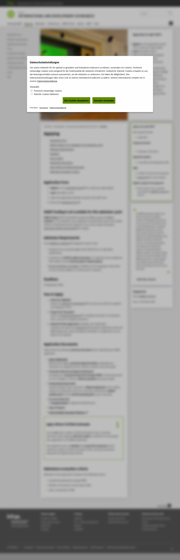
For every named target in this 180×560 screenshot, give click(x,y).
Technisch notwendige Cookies (48, 90)
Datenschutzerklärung (47, 81)
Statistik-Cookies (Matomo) (46, 94)
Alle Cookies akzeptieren (76, 100)
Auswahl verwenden (104, 100)
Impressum (44, 107)
